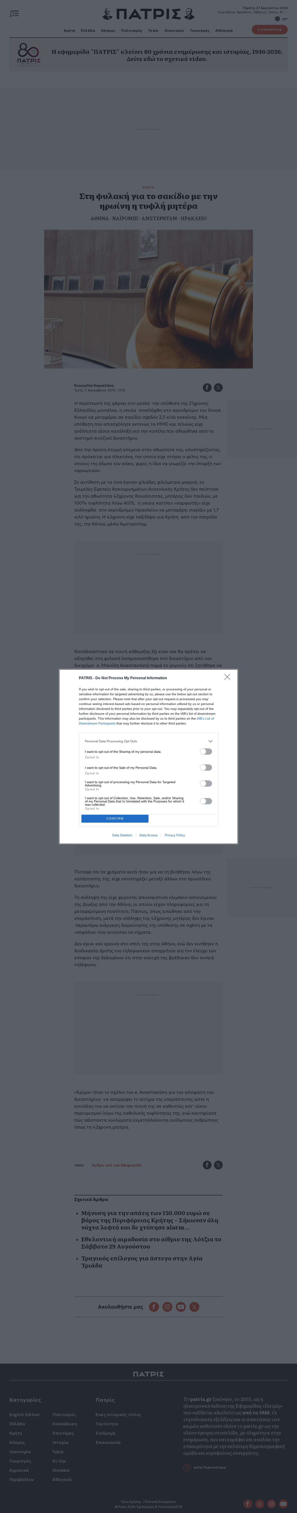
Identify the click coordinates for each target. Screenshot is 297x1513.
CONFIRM (115, 818)
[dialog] (148, 756)
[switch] (206, 751)
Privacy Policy (175, 835)
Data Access (148, 835)
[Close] (228, 678)
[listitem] (148, 741)
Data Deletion (122, 835)
